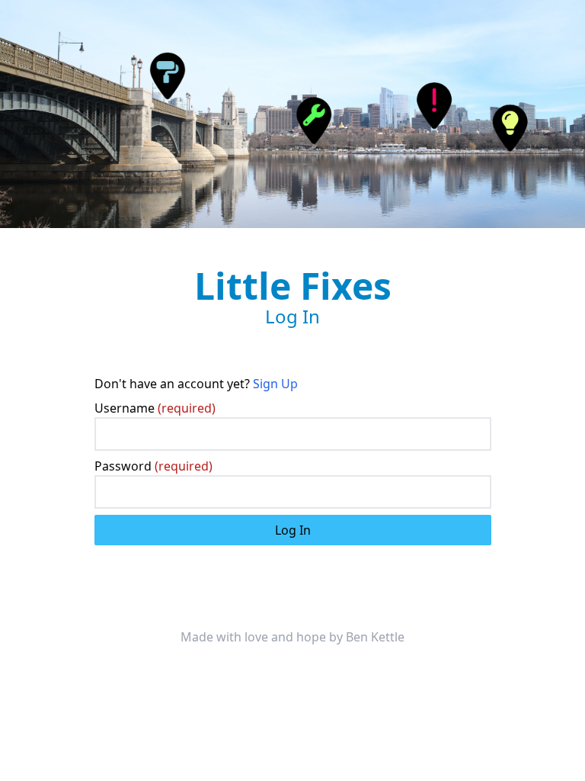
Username (155, 408)
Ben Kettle (375, 636)
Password (153, 466)
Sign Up (275, 383)
